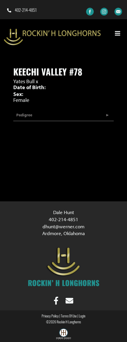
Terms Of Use (69, 316)
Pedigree (24, 115)
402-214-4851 (25, 11)
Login (82, 316)
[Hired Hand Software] (63, 334)
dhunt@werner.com (63, 226)
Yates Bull (24, 81)
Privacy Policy (50, 316)
